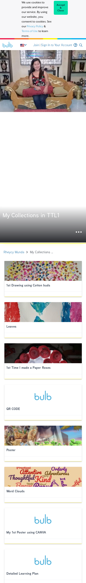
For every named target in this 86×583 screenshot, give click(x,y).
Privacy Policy (35, 26)
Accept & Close (61, 8)
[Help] (75, 45)
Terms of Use (30, 31)
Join (36, 45)
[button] (80, 45)
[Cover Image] (43, 146)
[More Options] (78, 232)
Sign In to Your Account (56, 45)
